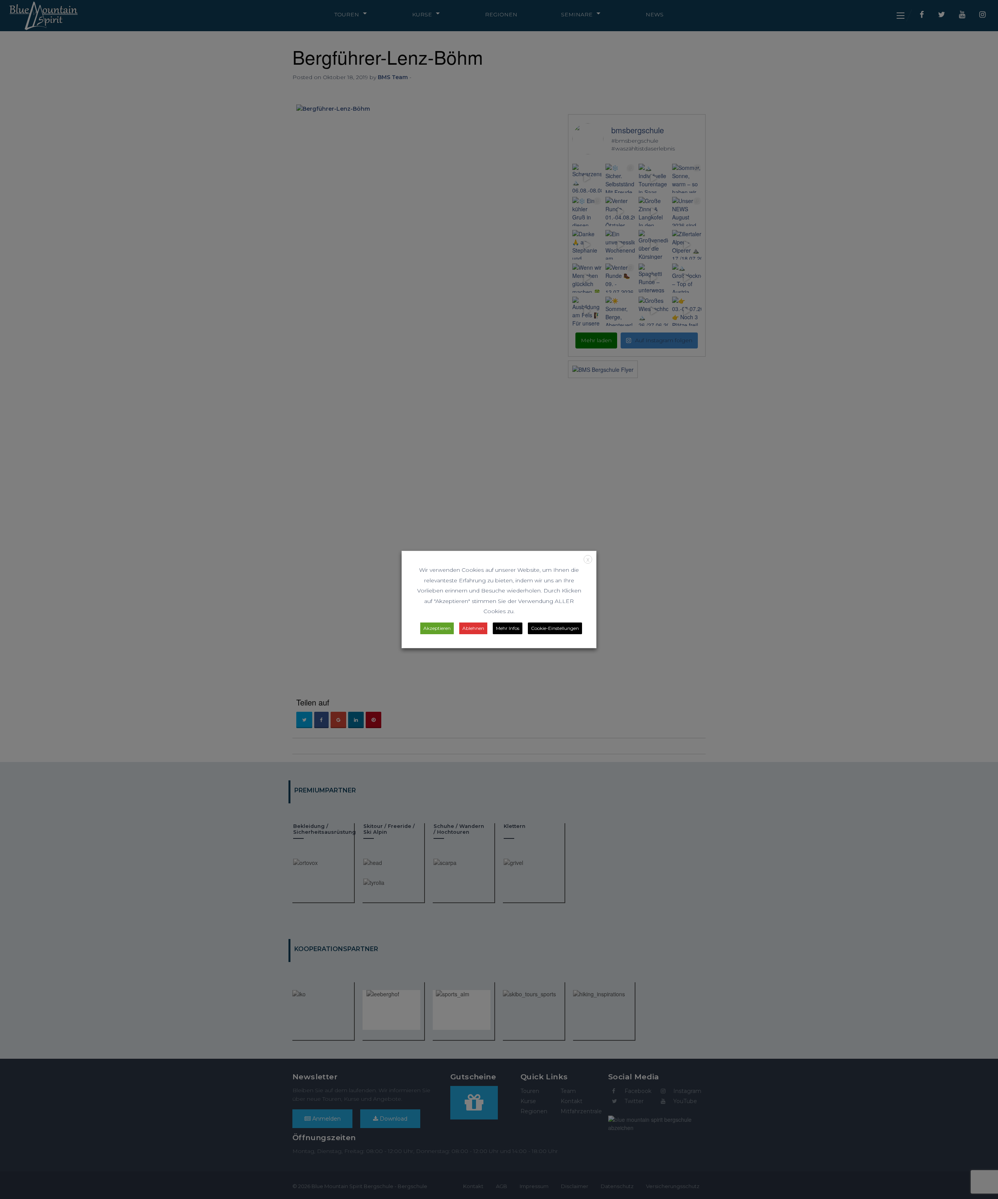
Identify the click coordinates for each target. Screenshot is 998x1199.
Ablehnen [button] (473, 628)
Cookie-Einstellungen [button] (555, 628)
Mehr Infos (507, 628)
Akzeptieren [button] (437, 628)
